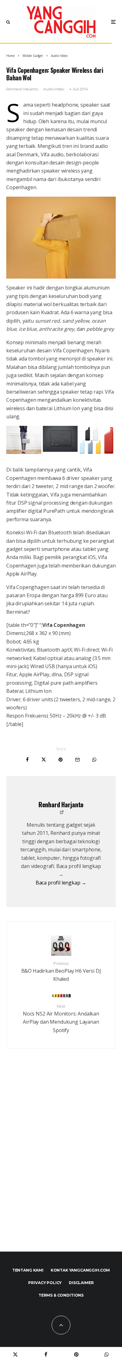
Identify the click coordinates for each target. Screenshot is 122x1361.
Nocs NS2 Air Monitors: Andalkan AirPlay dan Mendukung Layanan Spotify (61, 1019)
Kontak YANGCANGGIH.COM (80, 1270)
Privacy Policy (45, 1282)
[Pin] (60, 759)
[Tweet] (43, 759)
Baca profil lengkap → (61, 882)
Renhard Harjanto (22, 89)
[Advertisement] (61, 1164)
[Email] (77, 759)
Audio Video (53, 89)
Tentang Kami (27, 1270)
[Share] (27, 759)
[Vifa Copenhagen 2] (23, 452)
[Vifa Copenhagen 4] (96, 452)
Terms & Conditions (61, 1295)
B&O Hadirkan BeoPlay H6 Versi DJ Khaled (61, 971)
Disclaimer (81, 1282)
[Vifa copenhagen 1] (60, 449)
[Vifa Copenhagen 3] (61, 238)
